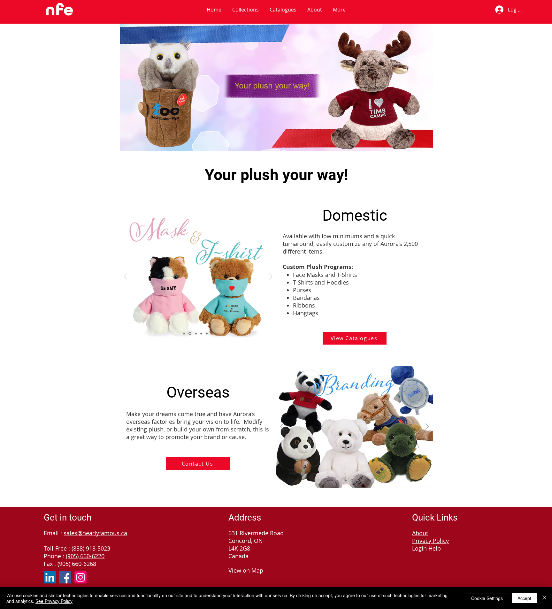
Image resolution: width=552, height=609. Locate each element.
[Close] (544, 598)
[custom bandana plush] (201, 333)
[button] (245, 10)
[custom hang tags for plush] (363, 480)
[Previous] (125, 277)
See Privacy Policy (54, 601)
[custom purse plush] (207, 333)
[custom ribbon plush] (195, 333)
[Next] (270, 277)
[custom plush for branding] (351, 480)
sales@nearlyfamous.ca (95, 533)
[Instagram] (80, 577)
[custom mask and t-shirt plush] (189, 333)
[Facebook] (65, 577)
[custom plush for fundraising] (346, 480)
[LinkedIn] (50, 577)
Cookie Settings (487, 598)
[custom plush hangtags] (212, 333)
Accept (524, 598)
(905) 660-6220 (85, 556)
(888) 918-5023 (91, 548)
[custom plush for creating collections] (358, 480)
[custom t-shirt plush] (184, 333)
